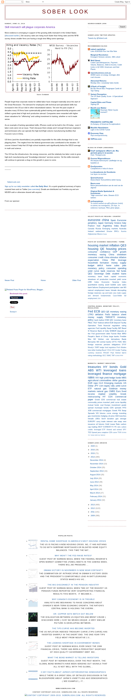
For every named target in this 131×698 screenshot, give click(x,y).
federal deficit (103, 323)
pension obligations (112, 344)
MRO (124, 334)
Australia (122, 229)
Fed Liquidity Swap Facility (107, 328)
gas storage (121, 419)
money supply (118, 263)
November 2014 (97, 464)
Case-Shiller (117, 296)
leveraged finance (100, 373)
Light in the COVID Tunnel (100, 130)
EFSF (124, 345)
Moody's (91, 347)
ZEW (99, 298)
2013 (93, 505)
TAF (113, 355)
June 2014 (94, 482)
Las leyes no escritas (98, 174)
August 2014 (95, 475)
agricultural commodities (99, 380)
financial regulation (111, 325)
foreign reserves (94, 293)
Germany (109, 223)
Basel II (105, 350)
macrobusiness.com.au (101, 73)
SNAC (109, 355)
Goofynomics (96, 166)
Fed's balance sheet (115, 314)
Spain (113, 220)
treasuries (94, 367)
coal (101, 405)
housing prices (116, 249)
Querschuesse (97, 178)
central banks (105, 342)
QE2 (90, 273)
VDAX (92, 435)
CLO (101, 383)
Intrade (114, 290)
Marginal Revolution (99, 55)
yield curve (93, 271)
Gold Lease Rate (112, 424)
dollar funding (96, 350)
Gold (123, 367)
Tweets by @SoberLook (97, 38)
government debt (103, 334)
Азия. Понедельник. (98, 155)
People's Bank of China (98, 336)
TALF (95, 323)
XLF (99, 435)
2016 (93, 450)
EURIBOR (107, 427)
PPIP (121, 355)
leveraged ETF (100, 430)
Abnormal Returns (98, 81)
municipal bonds (101, 408)
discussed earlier (12, 36)
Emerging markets (110, 229)
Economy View (97, 133)
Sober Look (65, 12)
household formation (98, 263)
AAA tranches (120, 416)
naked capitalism (98, 49)
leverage (122, 260)
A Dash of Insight (98, 86)
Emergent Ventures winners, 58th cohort (105, 57)
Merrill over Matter (98, 108)
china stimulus (111, 257)
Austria (123, 231)
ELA (109, 350)
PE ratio (117, 427)
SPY (124, 430)
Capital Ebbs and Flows (101, 102)
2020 (93, 446)
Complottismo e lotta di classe (102, 168)
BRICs (116, 231)
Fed (90, 311)
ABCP (100, 427)
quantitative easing (96, 285)
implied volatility (107, 394)
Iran (98, 226)
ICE (113, 350)
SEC (124, 342)
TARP (97, 347)
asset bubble (110, 285)
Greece (117, 223)
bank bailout (99, 320)
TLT (89, 435)
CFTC (114, 342)
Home (43, 280)
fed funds (121, 271)
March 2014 (95, 493)
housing (93, 249)
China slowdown (117, 254)
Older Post (76, 280)
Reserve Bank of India (99, 331)
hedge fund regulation (108, 347)
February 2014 (96, 496)
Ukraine (109, 231)
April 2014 (94, 489)
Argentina (107, 226)
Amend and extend (114, 430)
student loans (119, 273)
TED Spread (92, 432)
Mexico (100, 234)
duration (110, 419)
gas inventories (94, 416)
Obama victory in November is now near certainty (73, 570)
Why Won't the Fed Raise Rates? (73, 556)
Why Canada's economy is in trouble (73, 599)
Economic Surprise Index (114, 282)
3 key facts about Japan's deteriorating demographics (73, 672)
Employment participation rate (111, 287)
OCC (104, 355)
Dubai (105, 234)
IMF (119, 328)
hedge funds (115, 377)
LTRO (90, 314)
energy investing (119, 413)
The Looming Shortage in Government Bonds (73, 643)
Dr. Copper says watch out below (73, 614)
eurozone (94, 220)
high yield (104, 377)
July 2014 (94, 478)
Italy (124, 223)
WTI (98, 370)
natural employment (96, 290)
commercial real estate (116, 400)
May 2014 (94, 485)
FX (112, 427)
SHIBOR (113, 331)
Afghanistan (92, 234)
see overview (34, 189)
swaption (105, 432)
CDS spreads (115, 408)
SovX (103, 419)
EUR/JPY (91, 421)
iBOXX (103, 435)
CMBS (112, 391)
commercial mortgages (101, 410)
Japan (100, 223)
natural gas (100, 388)
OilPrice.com (96, 139)
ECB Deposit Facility (118, 323)
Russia (98, 229)
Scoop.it (13, 312)
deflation (99, 314)
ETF (90, 388)
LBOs (97, 419)
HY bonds (110, 367)
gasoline (122, 380)
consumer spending (116, 268)
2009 (93, 516)
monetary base (95, 276)
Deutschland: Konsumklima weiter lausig (106, 180)
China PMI (108, 260)
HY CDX (108, 396)
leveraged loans (115, 370)
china (105, 220)
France (91, 226)
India (116, 226)
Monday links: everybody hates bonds (105, 83)
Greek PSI (116, 410)
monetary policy (96, 268)
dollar (115, 380)
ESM (107, 320)
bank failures (93, 287)
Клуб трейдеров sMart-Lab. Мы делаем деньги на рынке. (105, 152)
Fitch (118, 347)
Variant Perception (99, 94)
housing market (98, 245)
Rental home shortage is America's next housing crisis (73, 541)
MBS (124, 377)
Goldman (113, 388)
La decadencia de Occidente (103, 172)
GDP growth (119, 252)
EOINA (117, 355)
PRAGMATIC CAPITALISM (102, 122)
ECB (97, 311)
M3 (125, 287)
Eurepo (107, 405)
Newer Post (9, 280)
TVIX (119, 432)
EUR (90, 383)
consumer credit (95, 257)
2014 (93, 457)
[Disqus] (43, 245)
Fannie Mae (116, 334)
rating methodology (95, 355)
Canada (91, 229)
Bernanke (92, 342)
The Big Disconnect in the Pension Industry (73, 585)
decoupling (121, 290)
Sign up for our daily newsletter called (26, 186)
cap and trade (107, 293)
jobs (124, 265)
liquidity (123, 402)
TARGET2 (110, 317)
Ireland (91, 231)
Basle (124, 339)
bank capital (110, 276)
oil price (111, 416)
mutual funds (93, 405)
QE (102, 249)
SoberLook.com (13, 182)
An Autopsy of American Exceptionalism (105, 124)
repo (96, 383)
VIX (97, 377)
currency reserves (95, 353)
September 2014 (97, 471)
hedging (104, 416)
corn (101, 386)
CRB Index (93, 282)
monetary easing (97, 254)
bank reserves (108, 271)
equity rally (109, 386)
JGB (89, 410)
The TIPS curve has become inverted (73, 628)
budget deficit (95, 265)
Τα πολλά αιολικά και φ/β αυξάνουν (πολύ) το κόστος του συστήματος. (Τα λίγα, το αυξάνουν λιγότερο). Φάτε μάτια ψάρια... (107, 205)
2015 (93, 453)
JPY (96, 386)
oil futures (100, 424)
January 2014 (96, 500)
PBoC (90, 323)
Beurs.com (95, 183)
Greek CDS (100, 400)
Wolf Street (95, 60)
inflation (114, 245)
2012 (93, 508)
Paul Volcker (116, 353)
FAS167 (106, 353)
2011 (93, 512)
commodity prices (95, 402)
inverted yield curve (117, 279)
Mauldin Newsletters (99, 128)
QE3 (123, 245)
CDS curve (113, 432)
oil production (102, 279)
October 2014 (96, 467)
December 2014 (97, 460)
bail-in (124, 353)
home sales (112, 265)
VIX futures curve (103, 413)
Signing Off (95, 104)
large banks (114, 336)
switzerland (100, 231)
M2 (94, 339)
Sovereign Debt (102, 273)
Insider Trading (120, 350)
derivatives (115, 339)
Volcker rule (103, 339)
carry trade (117, 293)
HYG (124, 408)
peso (99, 432)
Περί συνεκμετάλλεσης (99, 135)
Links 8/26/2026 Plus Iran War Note (104, 51)
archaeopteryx (97, 201)
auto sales (121, 285)
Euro (118, 391)
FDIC (120, 342)
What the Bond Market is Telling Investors (73, 658)
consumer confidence (99, 252)
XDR (96, 435)
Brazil (123, 226)
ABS (91, 370)
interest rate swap (114, 421)
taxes (107, 290)
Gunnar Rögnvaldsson (100, 158)
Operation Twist (95, 325)
